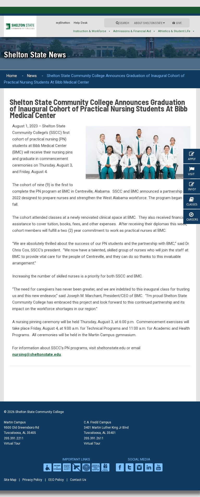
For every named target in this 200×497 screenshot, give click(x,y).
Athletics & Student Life (174, 31)
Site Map (10, 480)
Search (124, 23)
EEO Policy (56, 480)
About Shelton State (148, 23)
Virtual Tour (12, 443)
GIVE (179, 23)
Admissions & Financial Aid (132, 31)
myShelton (63, 23)
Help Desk (81, 23)
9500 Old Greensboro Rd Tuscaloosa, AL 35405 (21, 430)
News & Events (180, 41)
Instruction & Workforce (89, 31)
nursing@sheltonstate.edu (36, 354)
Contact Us (78, 480)
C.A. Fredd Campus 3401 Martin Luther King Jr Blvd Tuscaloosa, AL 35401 (106, 428)
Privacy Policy (32, 480)
